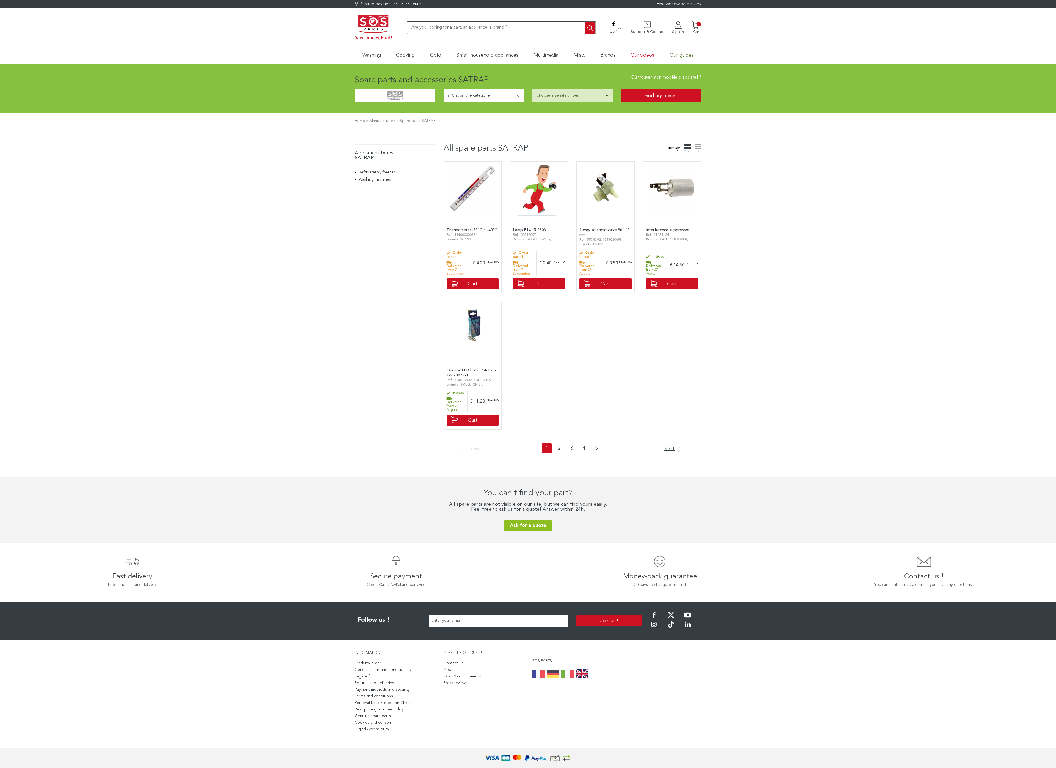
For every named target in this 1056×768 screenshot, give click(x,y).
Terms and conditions (374, 696)
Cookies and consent (374, 723)
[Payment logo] (528, 758)
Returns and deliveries (374, 683)
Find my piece (659, 95)
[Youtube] (687, 619)
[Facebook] (654, 619)
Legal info (363, 676)
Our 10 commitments (462, 676)
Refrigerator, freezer (377, 172)
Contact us (453, 663)
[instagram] (654, 628)
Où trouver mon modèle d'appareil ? (666, 77)
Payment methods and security (382, 690)
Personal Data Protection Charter (384, 703)
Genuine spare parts (373, 716)
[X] (671, 619)
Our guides (682, 55)
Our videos (642, 55)
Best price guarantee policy (379, 709)
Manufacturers (382, 121)
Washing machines (375, 179)
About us (452, 670)
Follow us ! (374, 620)
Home (360, 121)
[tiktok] (671, 628)
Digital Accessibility (372, 729)
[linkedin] (687, 628)
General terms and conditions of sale (387, 670)
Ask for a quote (528, 525)
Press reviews (456, 683)
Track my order (368, 663)
